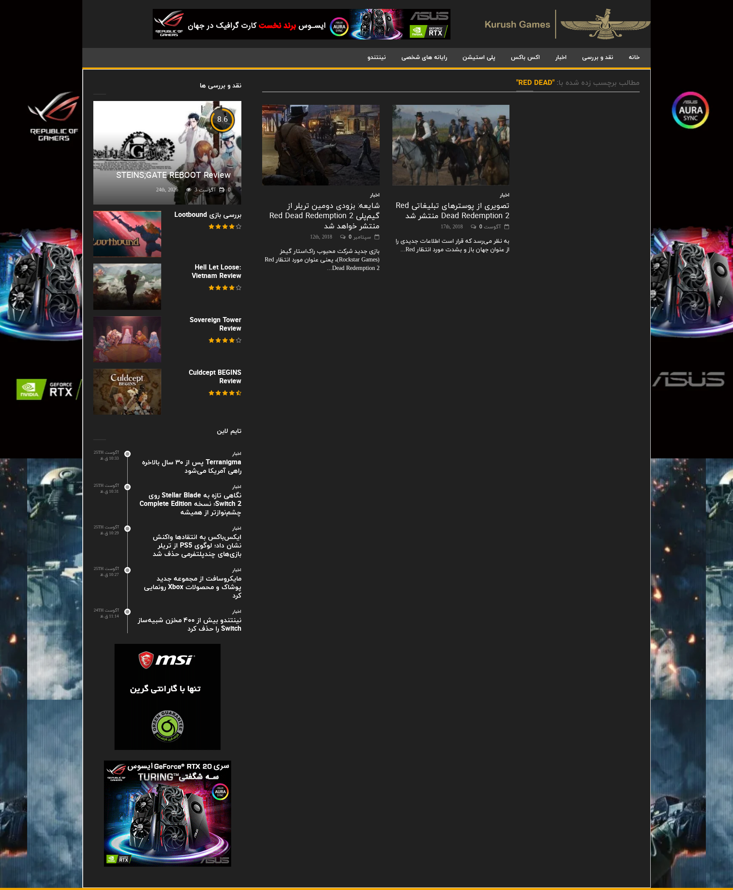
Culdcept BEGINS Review (215, 377)
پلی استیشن (478, 57)
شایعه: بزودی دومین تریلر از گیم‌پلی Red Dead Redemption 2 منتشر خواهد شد (324, 216)
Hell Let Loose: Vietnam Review (216, 272)
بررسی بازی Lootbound (207, 215)
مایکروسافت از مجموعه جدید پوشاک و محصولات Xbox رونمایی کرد (192, 587)
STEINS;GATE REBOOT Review (173, 176)
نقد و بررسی (597, 57)
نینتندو (376, 57)
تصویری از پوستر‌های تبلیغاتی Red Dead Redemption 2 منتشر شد (452, 211)
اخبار (561, 57)
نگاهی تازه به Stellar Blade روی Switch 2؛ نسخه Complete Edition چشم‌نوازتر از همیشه (190, 504)
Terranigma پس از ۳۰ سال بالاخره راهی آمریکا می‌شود (191, 467)
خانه (634, 57)
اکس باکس (525, 57)
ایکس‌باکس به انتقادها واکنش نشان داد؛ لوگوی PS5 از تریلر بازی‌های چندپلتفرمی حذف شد (197, 546)
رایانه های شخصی (424, 57)
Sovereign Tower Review (215, 325)
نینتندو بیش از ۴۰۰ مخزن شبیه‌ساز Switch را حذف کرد (189, 625)
